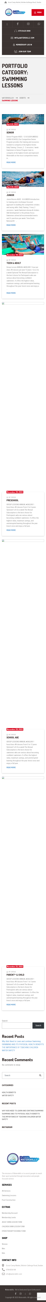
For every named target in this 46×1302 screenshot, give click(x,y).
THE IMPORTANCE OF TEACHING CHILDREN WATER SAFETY (21, 1118)
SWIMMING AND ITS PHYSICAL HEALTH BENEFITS (23, 1044)
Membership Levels (9, 1217)
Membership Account (10, 1213)
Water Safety (8, 1095)
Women (5, 1244)
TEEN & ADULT (14, 263)
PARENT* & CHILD (15, 974)
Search (5, 1021)
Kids (3, 1253)
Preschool (13, 500)
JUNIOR (10, 195)
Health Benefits (9, 1092)
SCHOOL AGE (13, 737)
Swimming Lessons (9, 1195)
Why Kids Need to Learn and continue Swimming (21, 1041)
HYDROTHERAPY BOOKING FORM (14, 1231)
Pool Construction (8, 1200)
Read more (14, 162)
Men (3, 1249)
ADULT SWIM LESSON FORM (12, 1222)
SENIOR (10, 132)
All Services (6, 1191)
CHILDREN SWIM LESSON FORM (13, 1226)
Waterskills (9, 1290)
